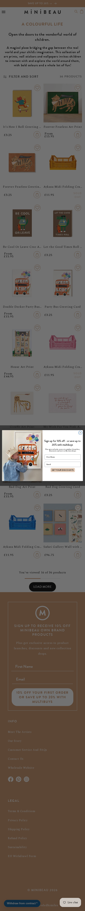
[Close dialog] (80, 433)
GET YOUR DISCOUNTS (63, 470)
